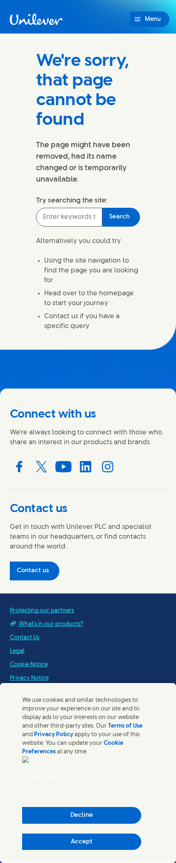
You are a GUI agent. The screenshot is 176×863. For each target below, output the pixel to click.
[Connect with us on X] (41, 467)
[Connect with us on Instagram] (108, 467)
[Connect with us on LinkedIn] (85, 467)
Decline (81, 815)
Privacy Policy (53, 735)
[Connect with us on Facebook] (19, 467)
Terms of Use (125, 726)
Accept (82, 841)
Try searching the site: (72, 200)
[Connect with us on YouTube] (63, 467)
